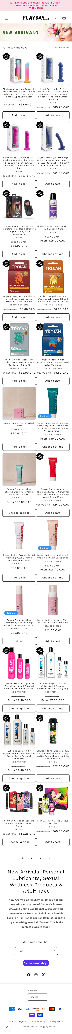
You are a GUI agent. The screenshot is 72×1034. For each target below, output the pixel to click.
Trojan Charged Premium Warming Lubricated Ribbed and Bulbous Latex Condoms (53, 299)
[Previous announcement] (6, 5)
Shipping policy (47, 1027)
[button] (6, 18)
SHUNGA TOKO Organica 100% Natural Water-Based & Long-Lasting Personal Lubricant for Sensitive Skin (53, 755)
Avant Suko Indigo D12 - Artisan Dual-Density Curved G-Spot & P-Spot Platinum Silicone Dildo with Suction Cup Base (53, 94)
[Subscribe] (54, 951)
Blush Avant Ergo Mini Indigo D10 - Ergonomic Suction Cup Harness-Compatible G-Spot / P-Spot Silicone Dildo (53, 162)
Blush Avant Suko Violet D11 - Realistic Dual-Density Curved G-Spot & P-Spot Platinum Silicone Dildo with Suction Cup (19, 163)
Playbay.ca (23, 1022)
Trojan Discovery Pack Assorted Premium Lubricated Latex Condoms (53, 362)
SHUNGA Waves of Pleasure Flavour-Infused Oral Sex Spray (19, 823)
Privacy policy (56, 1022)
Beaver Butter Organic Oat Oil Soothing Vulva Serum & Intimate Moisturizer (19, 557)
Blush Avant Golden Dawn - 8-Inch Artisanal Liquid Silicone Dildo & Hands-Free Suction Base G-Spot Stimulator (19, 93)
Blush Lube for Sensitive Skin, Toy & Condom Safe (53, 227)
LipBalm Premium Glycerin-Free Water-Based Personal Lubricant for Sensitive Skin (19, 686)
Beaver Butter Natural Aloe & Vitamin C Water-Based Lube (52, 556)
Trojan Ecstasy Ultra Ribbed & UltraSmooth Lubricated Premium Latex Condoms (19, 299)
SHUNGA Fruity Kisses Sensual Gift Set (53, 822)
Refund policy (39, 1022)
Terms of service (28, 1027)
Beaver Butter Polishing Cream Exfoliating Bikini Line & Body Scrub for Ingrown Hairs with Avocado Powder (53, 427)
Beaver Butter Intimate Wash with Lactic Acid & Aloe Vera (52, 621)
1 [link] (22, 857)
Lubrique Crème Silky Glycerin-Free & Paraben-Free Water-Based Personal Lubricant (19, 755)
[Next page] (49, 857)
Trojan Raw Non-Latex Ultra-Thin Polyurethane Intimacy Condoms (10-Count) (19, 362)
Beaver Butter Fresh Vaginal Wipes (19, 424)
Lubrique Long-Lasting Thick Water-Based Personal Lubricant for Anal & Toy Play (52, 686)
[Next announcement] (65, 5)
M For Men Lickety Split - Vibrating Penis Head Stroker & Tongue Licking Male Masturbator (19, 230)
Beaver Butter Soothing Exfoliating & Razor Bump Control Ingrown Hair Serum (19, 622)
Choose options (52, 254)
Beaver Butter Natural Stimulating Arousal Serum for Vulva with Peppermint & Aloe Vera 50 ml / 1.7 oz (53, 493)
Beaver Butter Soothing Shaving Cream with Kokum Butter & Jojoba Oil (19, 492)
